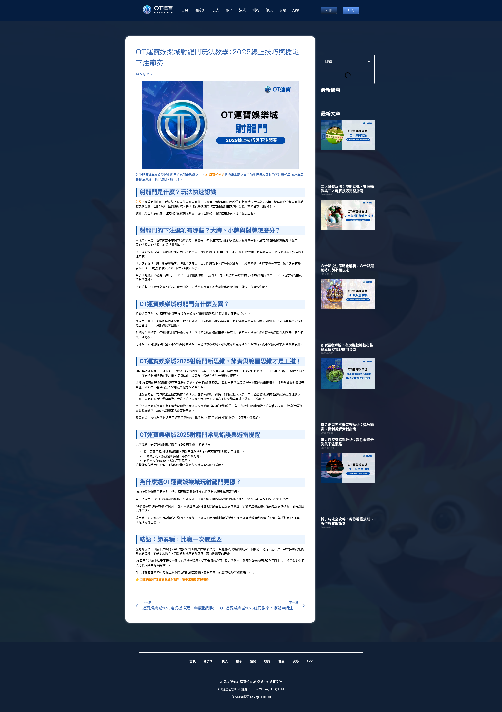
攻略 (282, 10)
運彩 (242, 10)
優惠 (269, 10)
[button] (368, 61)
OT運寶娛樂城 (215, 175)
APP (295, 10)
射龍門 (140, 202)
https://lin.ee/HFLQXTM (267, 689)
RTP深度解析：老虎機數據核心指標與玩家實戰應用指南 (347, 347)
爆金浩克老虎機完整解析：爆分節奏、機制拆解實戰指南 (347, 427)
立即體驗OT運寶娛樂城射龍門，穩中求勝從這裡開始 (174, 579)
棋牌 (255, 10)
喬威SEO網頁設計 (269, 682)
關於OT (200, 10)
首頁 (184, 10)
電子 (229, 10)
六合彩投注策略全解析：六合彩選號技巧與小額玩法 (347, 268)
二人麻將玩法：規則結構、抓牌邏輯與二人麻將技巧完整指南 (347, 188)
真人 (215, 10)
